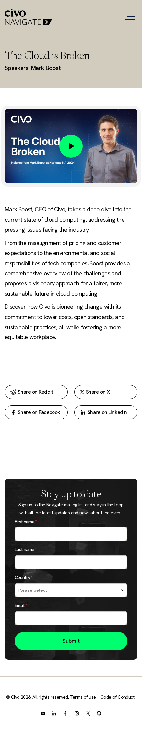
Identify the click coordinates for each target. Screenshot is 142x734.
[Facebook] (65, 713)
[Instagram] (76, 713)
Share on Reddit (35, 391)
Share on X (98, 391)
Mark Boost (18, 209)
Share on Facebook (39, 412)
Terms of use (83, 697)
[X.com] (88, 713)
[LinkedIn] (54, 713)
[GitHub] (99, 713)
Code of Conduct (117, 697)
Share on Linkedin (107, 412)
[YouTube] (43, 713)
